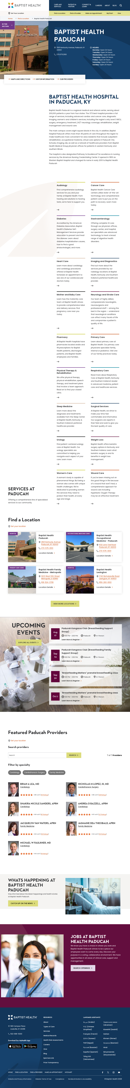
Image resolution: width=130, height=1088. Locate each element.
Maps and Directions (20, 79)
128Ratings (102, 795)
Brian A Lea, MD (29, 784)
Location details (46, 553)
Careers (46, 1045)
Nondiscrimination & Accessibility (80, 1079)
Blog (45, 1053)
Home (10, 1072)
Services (46, 1031)
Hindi (105, 1047)
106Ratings (44, 834)
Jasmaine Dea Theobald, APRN (96, 823)
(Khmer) (110, 1038)
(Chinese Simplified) (88, 1028)
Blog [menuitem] (115, 5)
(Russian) (90, 1047)
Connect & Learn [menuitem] (86, 5)
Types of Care (48, 1027)
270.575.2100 (62, 54)
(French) (90, 1034)
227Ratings (102, 814)
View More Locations (63, 603)
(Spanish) (90, 1052)
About (45, 1022)
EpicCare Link (48, 1058)
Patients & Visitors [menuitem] (72, 5)
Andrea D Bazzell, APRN (93, 803)
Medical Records (49, 1036)
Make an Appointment (94, 13)
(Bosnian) (110, 1043)
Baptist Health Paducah (46, 537)
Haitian (106, 1034)
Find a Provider (75, 13)
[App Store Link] (15, 1046)
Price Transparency (51, 1062)
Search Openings (81, 968)
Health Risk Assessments (53, 1040)
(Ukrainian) (110, 1023)
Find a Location (59, 13)
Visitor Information (45, 79)
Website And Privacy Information (19, 1079)
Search (72, 755)
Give (119, 13)
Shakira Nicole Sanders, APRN (39, 803)
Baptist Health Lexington (104, 571)
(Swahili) (110, 1029)
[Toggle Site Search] (121, 5)
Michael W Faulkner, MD (35, 843)
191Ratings (44, 854)
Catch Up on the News (22, 903)
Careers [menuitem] (98, 5)
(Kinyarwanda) (109, 1053)
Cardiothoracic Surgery (34, 772)
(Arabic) (89, 1022)
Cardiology (14, 772)
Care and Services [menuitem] (58, 5)
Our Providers (66, 79)
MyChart (110, 13)
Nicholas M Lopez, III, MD (93, 784)
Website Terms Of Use (43, 1079)
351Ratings (44, 795)
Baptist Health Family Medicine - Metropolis (50, 571)
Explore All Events (27, 642)
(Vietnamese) (88, 1057)
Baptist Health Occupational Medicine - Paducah (107, 538)
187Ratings (44, 814)
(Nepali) (88, 1043)
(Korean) (89, 1038)
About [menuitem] (107, 5)
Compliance (59, 1079)
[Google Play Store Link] (30, 1046)
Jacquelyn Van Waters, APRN (38, 823)
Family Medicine (57, 772)
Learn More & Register (71, 639)
